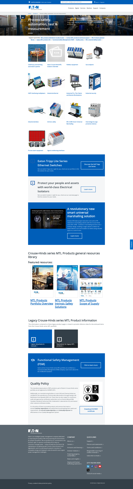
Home (29, 13)
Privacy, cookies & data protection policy (40, 483)
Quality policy (80, 40)
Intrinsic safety (51, 122)
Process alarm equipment (35, 150)
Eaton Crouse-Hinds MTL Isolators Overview (54, 65)
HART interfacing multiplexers (36, 93)
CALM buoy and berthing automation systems (35, 65)
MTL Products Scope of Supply (89, 301)
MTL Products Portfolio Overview (41, 301)
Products (35, 13)
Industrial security (91, 93)
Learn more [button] (75, 236)
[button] (131, 244)
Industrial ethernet (52, 93)
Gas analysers (90, 64)
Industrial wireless (33, 122)
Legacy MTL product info (43, 40)
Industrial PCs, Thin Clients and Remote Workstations (74, 94)
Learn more (88, 189)
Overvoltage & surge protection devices (92, 123)
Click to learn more (91, 365)
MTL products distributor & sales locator (52, 38)
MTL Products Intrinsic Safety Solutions (64, 303)
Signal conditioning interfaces (55, 150)
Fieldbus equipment (72, 64)
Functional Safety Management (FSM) (63, 40)
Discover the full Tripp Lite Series (92, 165)
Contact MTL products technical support (78, 38)
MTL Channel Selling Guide (93, 40)
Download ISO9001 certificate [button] (91, 410)
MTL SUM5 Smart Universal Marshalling (74, 123)
